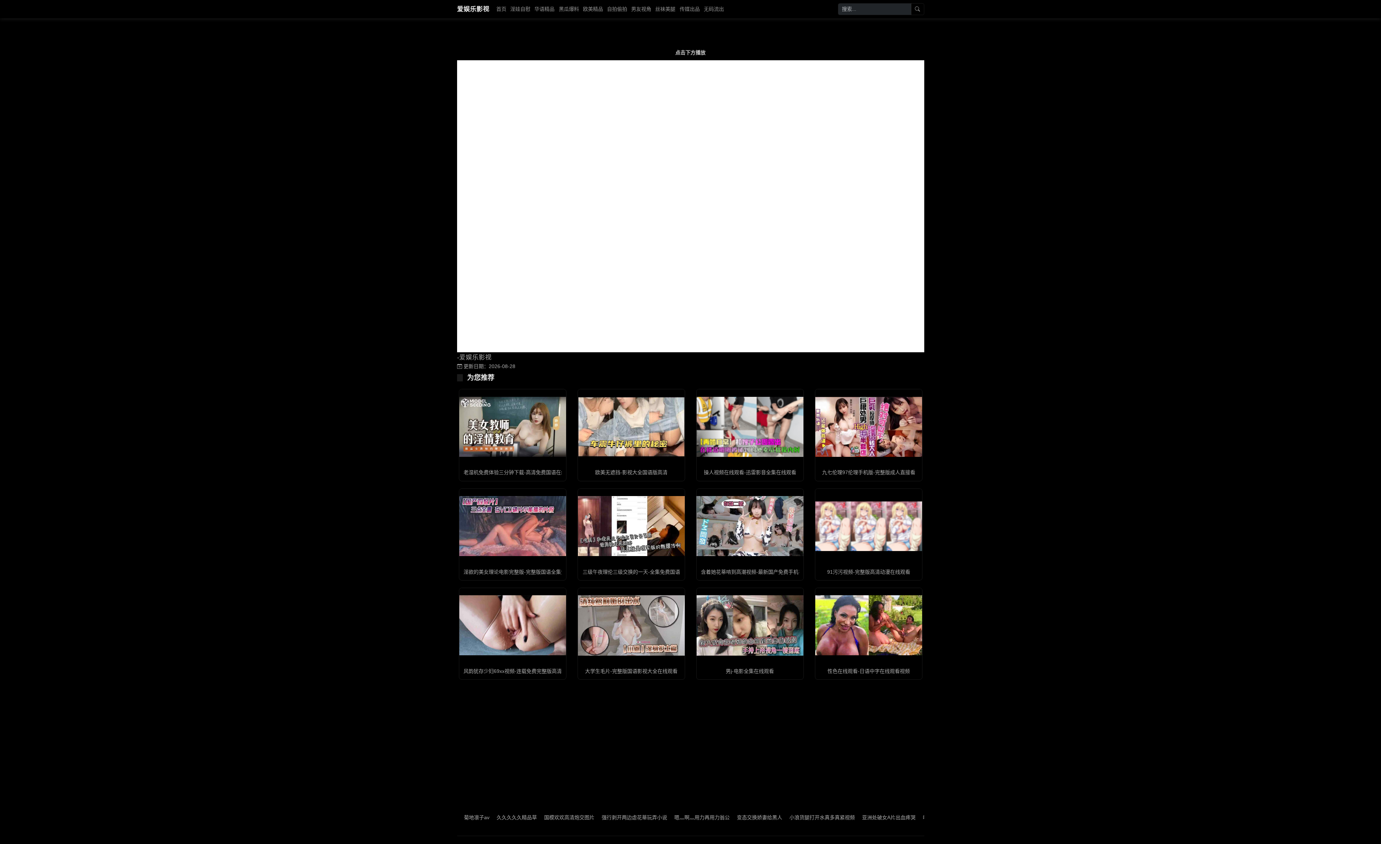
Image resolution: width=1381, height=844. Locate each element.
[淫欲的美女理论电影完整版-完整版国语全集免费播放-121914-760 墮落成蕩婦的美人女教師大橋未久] (512, 526)
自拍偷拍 (617, 9)
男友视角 (641, 9)
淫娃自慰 (520, 9)
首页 (501, 9)
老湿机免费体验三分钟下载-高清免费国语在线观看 (520, 472)
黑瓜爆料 (569, 9)
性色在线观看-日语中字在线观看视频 (869, 671)
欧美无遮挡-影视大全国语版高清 (631, 472)
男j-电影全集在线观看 (750, 671)
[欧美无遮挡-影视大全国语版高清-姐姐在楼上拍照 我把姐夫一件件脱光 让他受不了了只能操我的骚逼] (631, 427)
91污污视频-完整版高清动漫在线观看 (868, 572)
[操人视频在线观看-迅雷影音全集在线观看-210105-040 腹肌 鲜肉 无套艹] (750, 427)
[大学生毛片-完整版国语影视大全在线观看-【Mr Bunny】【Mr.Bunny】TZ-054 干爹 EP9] (631, 625)
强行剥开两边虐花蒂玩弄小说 (593, 817)
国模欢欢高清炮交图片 (528, 817)
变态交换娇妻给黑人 (719, 817)
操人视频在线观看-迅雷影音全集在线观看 (750, 472)
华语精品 (544, 9)
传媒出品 (690, 9)
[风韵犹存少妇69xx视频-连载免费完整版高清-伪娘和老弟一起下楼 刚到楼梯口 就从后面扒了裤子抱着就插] (512, 625)
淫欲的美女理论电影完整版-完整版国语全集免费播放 (522, 572)
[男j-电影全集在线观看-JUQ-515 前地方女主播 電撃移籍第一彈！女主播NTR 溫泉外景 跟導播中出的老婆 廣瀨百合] (750, 625)
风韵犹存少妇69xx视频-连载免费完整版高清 (513, 671)
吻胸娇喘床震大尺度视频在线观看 (920, 817)
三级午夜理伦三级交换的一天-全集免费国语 (631, 572)
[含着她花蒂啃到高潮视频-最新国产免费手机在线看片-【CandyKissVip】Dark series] (750, 526)
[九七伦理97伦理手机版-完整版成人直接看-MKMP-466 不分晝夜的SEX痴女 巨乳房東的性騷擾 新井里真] (868, 427)
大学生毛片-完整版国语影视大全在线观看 (631, 671)
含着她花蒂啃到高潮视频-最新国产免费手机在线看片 (760, 572)
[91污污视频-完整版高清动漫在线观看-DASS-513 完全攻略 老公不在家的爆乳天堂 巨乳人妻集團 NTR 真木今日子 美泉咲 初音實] (868, 526)
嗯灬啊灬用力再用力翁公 (661, 817)
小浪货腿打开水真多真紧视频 (781, 817)
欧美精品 (593, 9)
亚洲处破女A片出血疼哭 (848, 817)
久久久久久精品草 (476, 817)
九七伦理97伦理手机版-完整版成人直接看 (868, 472)
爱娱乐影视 (473, 9)
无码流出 (714, 9)
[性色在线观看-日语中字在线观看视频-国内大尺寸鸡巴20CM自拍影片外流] (868, 625)
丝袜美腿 (665, 9)
